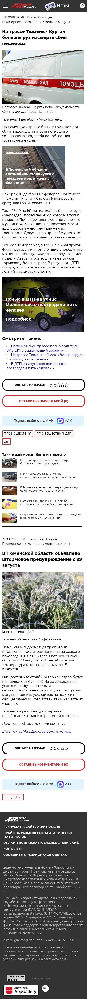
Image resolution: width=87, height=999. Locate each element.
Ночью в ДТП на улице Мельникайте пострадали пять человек (41, 305)
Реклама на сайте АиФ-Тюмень (31, 827)
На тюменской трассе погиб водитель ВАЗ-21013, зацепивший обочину (42, 348)
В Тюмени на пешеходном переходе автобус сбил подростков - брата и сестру (49, 489)
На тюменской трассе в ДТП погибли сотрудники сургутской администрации (46, 502)
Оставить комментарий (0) (43, 401)
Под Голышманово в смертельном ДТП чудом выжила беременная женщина (50, 516)
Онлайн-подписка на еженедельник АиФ (41, 843)
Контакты (12, 849)
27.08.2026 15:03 (13, 539)
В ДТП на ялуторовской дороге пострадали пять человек (36, 366)
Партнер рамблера (40, 978)
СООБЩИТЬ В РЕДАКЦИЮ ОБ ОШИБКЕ (35, 855)
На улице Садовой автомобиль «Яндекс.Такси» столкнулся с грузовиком (47, 475)
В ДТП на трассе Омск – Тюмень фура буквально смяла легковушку (44, 461)
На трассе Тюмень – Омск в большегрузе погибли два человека (44, 357)
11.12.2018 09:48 (13, 17)
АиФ (53, 112)
